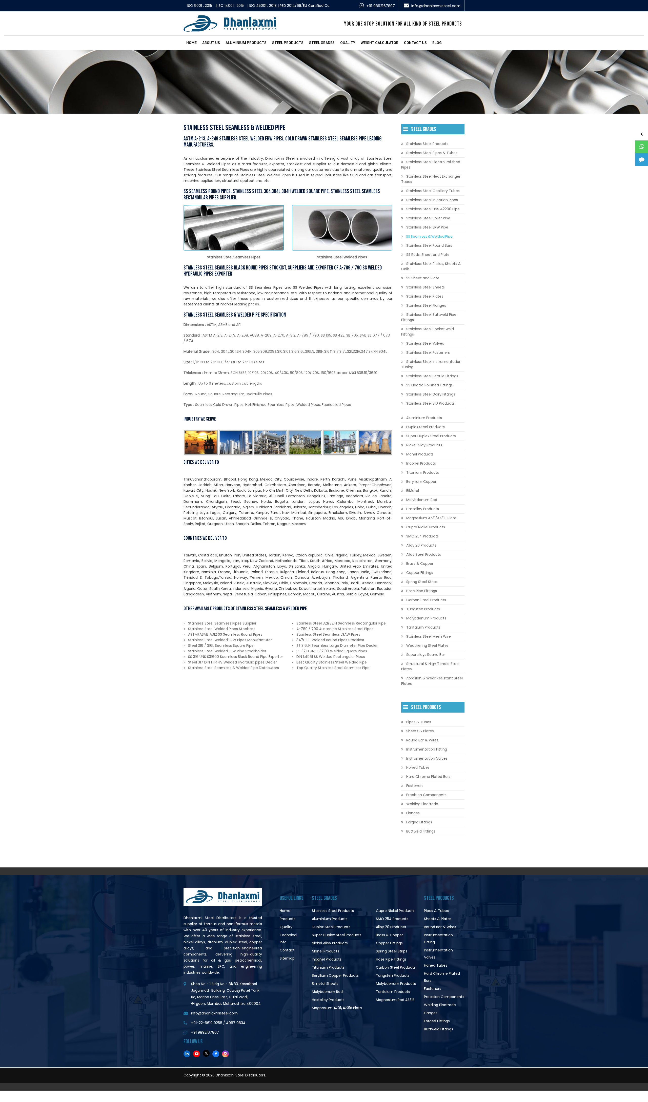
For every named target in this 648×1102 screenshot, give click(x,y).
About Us (211, 43)
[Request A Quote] (641, 159)
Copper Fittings (419, 572)
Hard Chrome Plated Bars (428, 776)
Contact (287, 950)
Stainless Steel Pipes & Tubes (431, 152)
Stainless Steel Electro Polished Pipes (430, 164)
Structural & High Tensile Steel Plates (430, 666)
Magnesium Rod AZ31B (395, 999)
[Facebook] (215, 1053)
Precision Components (426, 794)
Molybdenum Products (426, 618)
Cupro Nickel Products (425, 527)
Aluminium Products (246, 43)
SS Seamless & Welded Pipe (429, 236)
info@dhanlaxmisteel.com (435, 5)
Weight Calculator (379, 43)
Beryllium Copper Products (335, 975)
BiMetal (412, 490)
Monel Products (420, 454)
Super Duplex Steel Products (431, 436)
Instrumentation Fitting (426, 749)
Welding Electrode (422, 803)
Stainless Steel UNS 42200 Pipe (433, 209)
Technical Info (288, 938)
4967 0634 (236, 1022)
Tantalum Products (423, 627)
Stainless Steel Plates (424, 296)
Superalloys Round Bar (425, 654)
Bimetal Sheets (325, 983)
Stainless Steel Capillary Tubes (433, 190)
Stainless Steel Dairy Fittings (430, 394)
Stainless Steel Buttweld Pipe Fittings (428, 317)
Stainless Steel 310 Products (430, 403)
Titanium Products (422, 472)
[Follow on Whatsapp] (641, 146)
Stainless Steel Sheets (425, 287)
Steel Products (287, 43)
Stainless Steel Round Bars (429, 245)
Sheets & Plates (420, 731)
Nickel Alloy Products (424, 445)
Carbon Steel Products (426, 599)
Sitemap (287, 958)
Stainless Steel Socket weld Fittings (427, 331)
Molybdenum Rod (421, 499)
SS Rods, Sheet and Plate (428, 254)
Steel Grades (322, 43)
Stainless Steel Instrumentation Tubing (431, 364)
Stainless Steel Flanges (426, 305)
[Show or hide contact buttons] (641, 134)
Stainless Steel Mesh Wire (428, 636)
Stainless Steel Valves (425, 343)
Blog (437, 43)
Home (191, 43)
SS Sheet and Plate (422, 278)
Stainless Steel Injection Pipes (432, 199)
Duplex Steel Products (425, 426)
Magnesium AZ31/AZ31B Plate (431, 518)
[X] (206, 1053)
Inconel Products (421, 463)
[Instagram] (225, 1053)
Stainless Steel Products (427, 143)
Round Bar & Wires (422, 740)
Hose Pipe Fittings (421, 590)
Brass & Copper (419, 563)
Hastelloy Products (422, 508)
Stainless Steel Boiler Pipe (428, 218)
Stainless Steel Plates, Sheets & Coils (431, 266)
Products (287, 918)
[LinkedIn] (187, 1053)
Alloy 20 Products (421, 545)
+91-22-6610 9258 (206, 1022)
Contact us (415, 43)
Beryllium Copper (421, 481)
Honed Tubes (418, 767)
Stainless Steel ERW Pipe (427, 227)
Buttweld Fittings (420, 831)
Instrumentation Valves (427, 758)
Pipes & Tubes (418, 721)
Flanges (413, 813)
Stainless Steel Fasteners (428, 352)
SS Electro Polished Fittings (429, 385)
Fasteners (414, 785)
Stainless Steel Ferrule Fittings (432, 376)
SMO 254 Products (422, 536)
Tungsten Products (423, 609)
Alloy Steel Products (423, 554)
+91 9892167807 (380, 5)
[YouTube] (196, 1053)
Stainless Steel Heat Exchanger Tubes (430, 179)
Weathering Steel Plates (427, 645)
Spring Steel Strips (422, 581)
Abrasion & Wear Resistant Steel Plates (432, 681)
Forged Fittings (419, 822)
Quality (347, 43)
